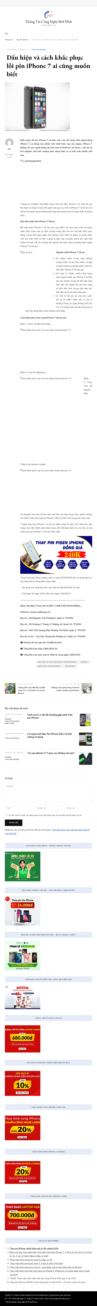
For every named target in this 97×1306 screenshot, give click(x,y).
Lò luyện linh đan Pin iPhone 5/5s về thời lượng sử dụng (49, 735)
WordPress (32, 1302)
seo (9, 149)
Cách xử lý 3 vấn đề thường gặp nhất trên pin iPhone (50, 716)
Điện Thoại (9, 723)
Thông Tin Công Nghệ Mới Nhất (48, 21)
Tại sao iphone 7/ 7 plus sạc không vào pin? (51, 753)
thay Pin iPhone (38, 50)
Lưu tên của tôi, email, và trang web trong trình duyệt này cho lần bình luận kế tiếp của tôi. (45, 815)
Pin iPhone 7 (70, 666)
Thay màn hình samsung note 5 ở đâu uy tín (31, 1259)
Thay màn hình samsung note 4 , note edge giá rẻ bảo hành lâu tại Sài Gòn (46, 1267)
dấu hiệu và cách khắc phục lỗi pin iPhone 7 (57, 662)
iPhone (8, 719)
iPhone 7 (84, 662)
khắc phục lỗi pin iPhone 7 (49, 666)
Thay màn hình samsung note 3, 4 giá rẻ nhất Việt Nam (36, 1263)
